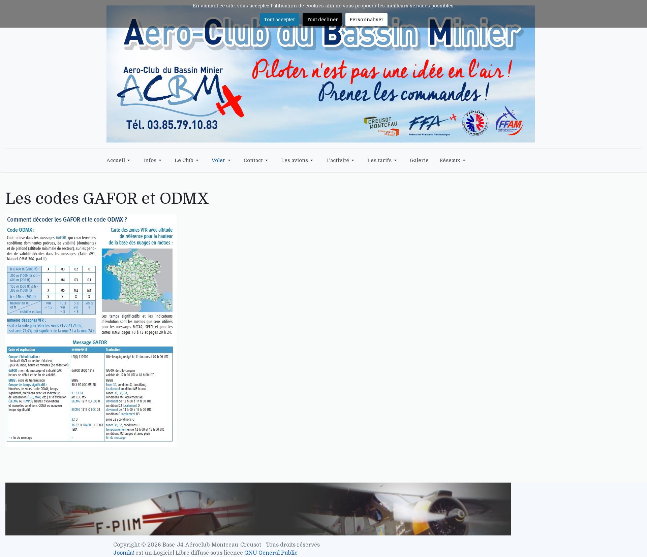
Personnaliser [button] (366, 19)
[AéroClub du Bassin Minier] (320, 74)
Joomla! (123, 553)
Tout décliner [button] (322, 19)
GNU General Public (271, 553)
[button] (119, 160)
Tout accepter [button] (279, 19)
